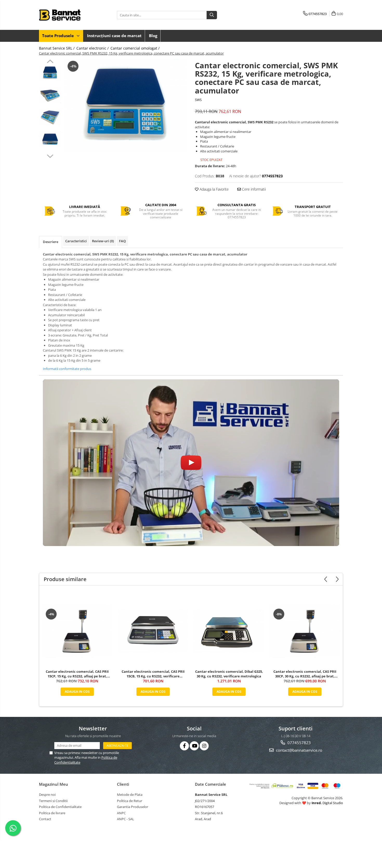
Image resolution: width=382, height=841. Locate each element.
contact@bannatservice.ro (298, 750)
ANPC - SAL (125, 819)
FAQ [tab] (122, 241)
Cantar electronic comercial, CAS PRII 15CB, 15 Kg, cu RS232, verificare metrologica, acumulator (153, 673)
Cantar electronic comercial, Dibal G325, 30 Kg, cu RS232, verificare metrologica (229, 673)
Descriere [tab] (50, 241)
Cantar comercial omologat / (135, 48)
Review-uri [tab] (103, 241)
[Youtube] (194, 745)
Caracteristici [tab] (76, 241)
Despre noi (47, 794)
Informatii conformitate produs (67, 368)
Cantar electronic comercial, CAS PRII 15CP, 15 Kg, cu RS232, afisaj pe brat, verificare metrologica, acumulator (77, 673)
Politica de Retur (129, 800)
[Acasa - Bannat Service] (65, 14)
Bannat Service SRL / (57, 48)
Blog (153, 35)
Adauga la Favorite (214, 189)
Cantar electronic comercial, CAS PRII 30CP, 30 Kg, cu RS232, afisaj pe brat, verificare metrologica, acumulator (304, 673)
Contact (45, 819)
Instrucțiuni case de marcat (114, 35)
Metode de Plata (129, 794)
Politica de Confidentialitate (60, 806)
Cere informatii (253, 189)
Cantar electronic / (93, 48)
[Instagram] (204, 745)
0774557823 (298, 742)
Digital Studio (327, 802)
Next (50, 155)
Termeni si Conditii (53, 800)
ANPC (121, 813)
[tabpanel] (125, 105)
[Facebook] (184, 745)
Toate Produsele (58, 35)
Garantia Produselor (132, 806)
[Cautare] (212, 15)
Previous (50, 62)
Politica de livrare (52, 813)
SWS (198, 99)
